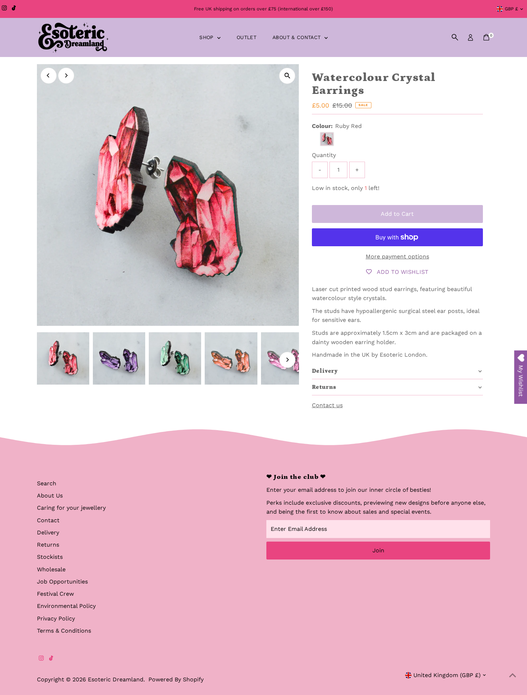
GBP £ (511, 8)
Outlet (246, 37)
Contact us (327, 405)
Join (378, 550)
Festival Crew (55, 593)
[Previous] (49, 75)
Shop (207, 37)
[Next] (66, 75)
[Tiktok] (14, 9)
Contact (48, 520)
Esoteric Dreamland (115, 679)
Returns (48, 544)
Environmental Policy (66, 606)
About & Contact (297, 37)
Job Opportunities (62, 581)
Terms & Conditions (64, 630)
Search (46, 483)
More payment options (397, 256)
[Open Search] (455, 37)
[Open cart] (486, 37)
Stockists (50, 556)
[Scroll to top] (512, 675)
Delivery (48, 532)
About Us (50, 495)
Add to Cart (397, 213)
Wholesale (51, 569)
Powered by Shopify (176, 679)
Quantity (324, 155)
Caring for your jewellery (71, 507)
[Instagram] (4, 9)
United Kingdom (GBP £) (447, 675)
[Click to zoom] (287, 76)
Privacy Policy (56, 618)
